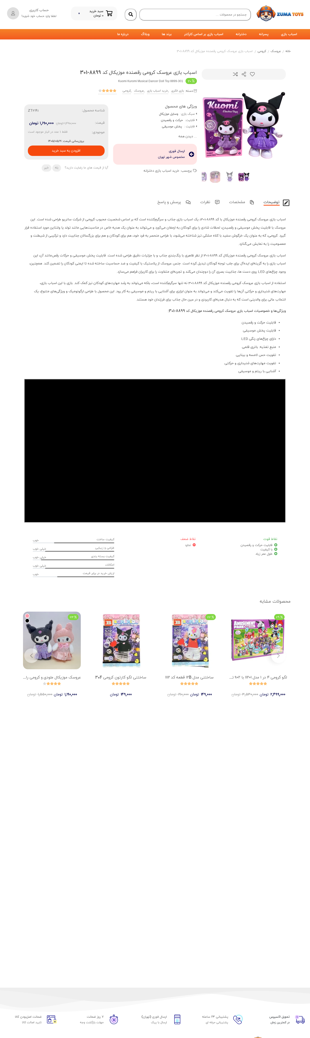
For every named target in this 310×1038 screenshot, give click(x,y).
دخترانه (241, 34)
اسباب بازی (289, 34)
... (187, 136)
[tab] (271, 201)
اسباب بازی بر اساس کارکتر (203, 34)
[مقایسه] (253, 690)
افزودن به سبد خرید (66, 149)
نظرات (205, 202)
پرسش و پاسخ (169, 202)
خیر (46, 168)
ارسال (244, 74)
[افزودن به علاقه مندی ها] (244, 690)
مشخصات (237, 202)
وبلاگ (145, 34)
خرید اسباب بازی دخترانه (161, 171)
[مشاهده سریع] (262, 690)
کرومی (261, 51)
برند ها (167, 34)
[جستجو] (131, 15)
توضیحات (272, 202)
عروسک (276, 51)
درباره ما (123, 34)
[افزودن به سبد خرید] (272, 690)
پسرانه (264, 34)
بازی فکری (177, 91)
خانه (288, 51)
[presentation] (211, 125)
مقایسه (235, 74)
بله (56, 168)
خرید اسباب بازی (157, 91)
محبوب (252, 74)
